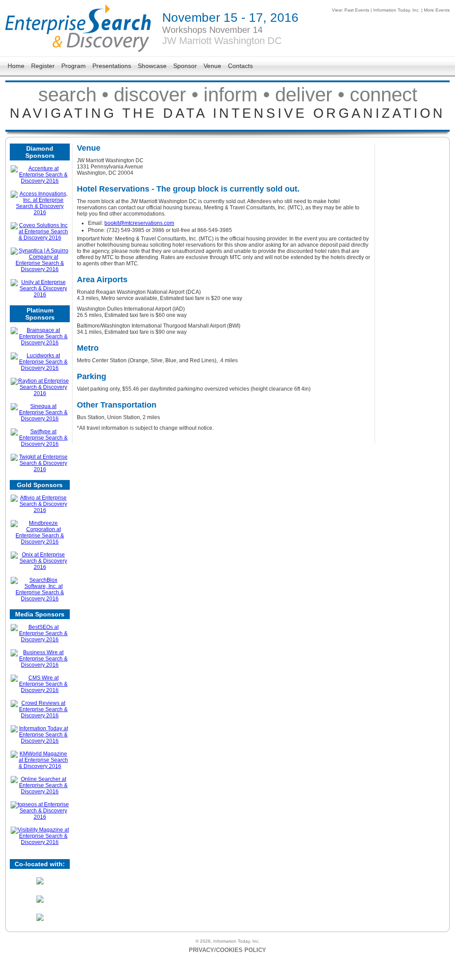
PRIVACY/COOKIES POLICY (227, 950)
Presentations (111, 65)
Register (43, 65)
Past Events (356, 10)
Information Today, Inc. (396, 10)
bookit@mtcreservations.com (139, 223)
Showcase (152, 65)
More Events (437, 10)
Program (73, 65)
